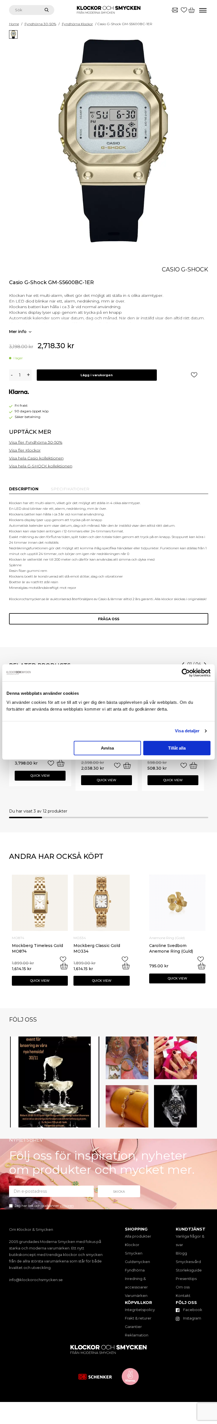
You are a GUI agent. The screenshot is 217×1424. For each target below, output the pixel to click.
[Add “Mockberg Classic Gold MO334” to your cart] (126, 966)
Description (23, 488)
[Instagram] (94, 1122)
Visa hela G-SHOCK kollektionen (40, 466)
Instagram (191, 1318)
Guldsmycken (137, 1261)
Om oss (183, 1287)
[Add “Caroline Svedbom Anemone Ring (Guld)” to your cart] (201, 966)
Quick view (40, 776)
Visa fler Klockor (25, 450)
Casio (171, 269)
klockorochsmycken (53, 1042)
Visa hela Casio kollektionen (36, 458)
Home (14, 24)
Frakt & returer (138, 1318)
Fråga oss (108, 619)
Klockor (132, 1244)
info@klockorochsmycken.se (36, 1279)
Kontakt (183, 1295)
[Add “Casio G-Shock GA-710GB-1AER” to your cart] (127, 765)
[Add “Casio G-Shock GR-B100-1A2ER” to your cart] (60, 763)
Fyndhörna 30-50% (40, 24)
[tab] (23, 489)
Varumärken (136, 1295)
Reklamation (136, 1335)
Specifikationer (70, 488)
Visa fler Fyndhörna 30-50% (35, 442)
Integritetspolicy (140, 1309)
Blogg (181, 1253)
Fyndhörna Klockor (77, 24)
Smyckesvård (188, 1261)
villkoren (67, 1205)
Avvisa (107, 748)
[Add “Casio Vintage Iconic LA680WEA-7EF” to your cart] (193, 765)
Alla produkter (138, 1236)
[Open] (54, 1082)
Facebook (192, 1309)
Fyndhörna (135, 1270)
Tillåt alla (177, 748)
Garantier (133, 1326)
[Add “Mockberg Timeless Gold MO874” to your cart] (64, 966)
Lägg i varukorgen (97, 375)
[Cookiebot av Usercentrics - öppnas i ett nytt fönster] (186, 673)
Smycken (133, 1253)
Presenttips (186, 1278)
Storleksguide (189, 1270)
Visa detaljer (187, 730)
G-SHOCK (194, 269)
